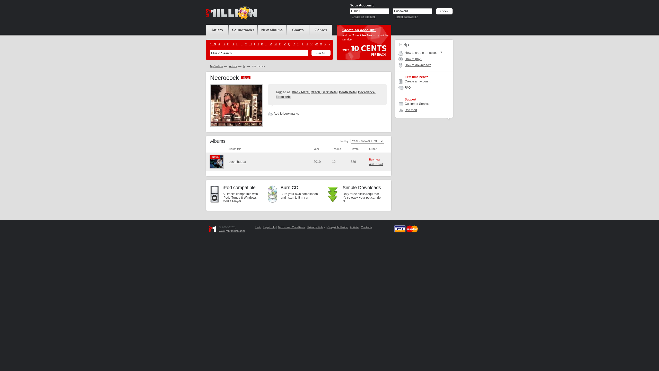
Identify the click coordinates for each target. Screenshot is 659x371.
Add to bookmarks (286, 113)
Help (258, 227)
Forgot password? (406, 16)
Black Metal (300, 92)
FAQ (408, 87)
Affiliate (354, 227)
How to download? (418, 65)
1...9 (213, 44)
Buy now (374, 159)
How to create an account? (423, 53)
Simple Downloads (362, 187)
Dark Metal (329, 92)
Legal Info (269, 227)
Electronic (283, 97)
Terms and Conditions (291, 227)
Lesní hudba (237, 162)
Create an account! (364, 16)
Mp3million (216, 66)
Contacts (366, 227)
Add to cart (376, 164)
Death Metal (348, 92)
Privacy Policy (316, 227)
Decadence (366, 92)
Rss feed (411, 110)
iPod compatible (239, 187)
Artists (233, 66)
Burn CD (289, 187)
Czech (315, 92)
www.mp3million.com (232, 230)
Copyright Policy (337, 227)
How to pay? (413, 59)
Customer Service (417, 104)
